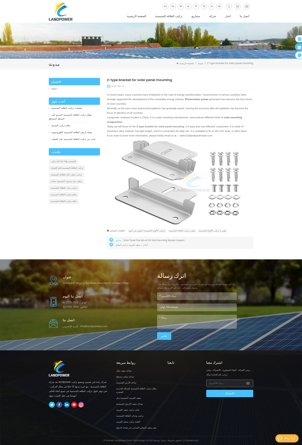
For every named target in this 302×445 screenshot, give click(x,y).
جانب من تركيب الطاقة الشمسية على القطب (73, 139)
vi (211, 6)
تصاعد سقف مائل (124, 371)
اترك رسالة (289, 438)
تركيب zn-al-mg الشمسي (63, 161)
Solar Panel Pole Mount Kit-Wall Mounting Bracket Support (154, 240)
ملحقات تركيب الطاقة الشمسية (66, 108)
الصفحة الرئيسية (136, 16)
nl (181, 6)
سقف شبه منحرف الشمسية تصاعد (66, 181)
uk (219, 6)
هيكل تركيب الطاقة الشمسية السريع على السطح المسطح (70, 117)
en (165, 6)
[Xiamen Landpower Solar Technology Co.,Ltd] (61, 11)
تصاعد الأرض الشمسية (126, 382)
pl (196, 6)
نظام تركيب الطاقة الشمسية (64, 194)
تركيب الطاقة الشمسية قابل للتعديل (67, 168)
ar (188, 6)
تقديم (164, 336)
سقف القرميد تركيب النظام (128, 245)
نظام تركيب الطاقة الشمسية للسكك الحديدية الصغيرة (136, 390)
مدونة (54, 88)
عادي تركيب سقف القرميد (127, 410)
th (204, 6)
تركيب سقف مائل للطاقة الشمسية (66, 174)
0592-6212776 (70, 303)
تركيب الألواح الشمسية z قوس (212, 230)
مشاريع (196, 16)
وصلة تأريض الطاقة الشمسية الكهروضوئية (71, 132)
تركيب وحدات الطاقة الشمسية (129, 416)
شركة (212, 16)
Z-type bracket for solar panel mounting (160, 126)
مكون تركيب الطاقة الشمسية (182, 230)
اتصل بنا (244, 16)
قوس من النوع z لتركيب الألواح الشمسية (147, 230)
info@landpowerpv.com (93, 326)
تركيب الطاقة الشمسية (168, 16)
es (173, 6)
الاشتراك (229, 393)
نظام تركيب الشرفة (60, 125)
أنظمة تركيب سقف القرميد (128, 422)
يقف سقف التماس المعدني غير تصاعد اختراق (136, 427)
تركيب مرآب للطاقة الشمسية (64, 188)
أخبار (228, 16)
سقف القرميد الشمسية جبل (128, 398)
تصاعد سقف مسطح (125, 376)
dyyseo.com (192, 440)
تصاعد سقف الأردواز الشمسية (129, 404)
